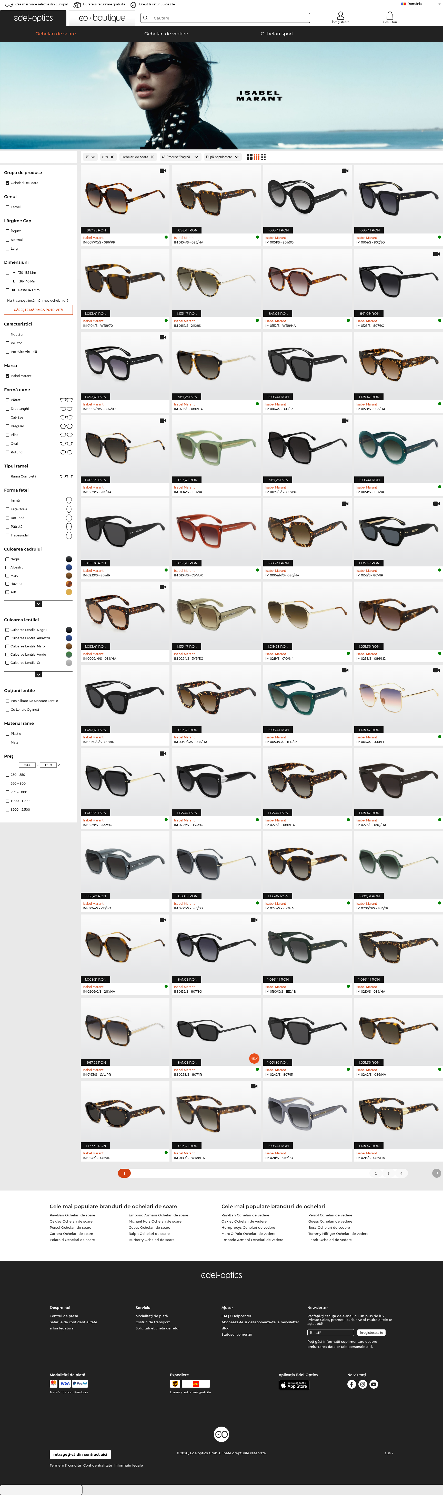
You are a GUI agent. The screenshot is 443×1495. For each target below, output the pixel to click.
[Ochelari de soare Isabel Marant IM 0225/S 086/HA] (307, 779)
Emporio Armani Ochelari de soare (158, 1215)
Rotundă (17, 518)
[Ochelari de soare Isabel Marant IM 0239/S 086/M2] (398, 613)
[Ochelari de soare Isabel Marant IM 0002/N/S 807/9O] (125, 363)
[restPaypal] (80, 1384)
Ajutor (227, 1307)
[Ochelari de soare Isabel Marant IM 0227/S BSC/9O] (216, 779)
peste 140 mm (26, 290)
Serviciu (143, 1307)
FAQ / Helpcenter (236, 1316)
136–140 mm (25, 281)
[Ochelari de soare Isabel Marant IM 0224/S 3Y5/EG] (216, 613)
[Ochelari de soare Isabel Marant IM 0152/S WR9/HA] (307, 280)
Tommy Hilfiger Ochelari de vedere (338, 1234)
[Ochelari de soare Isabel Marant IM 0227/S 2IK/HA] (307, 862)
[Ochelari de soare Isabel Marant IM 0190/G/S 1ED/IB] (307, 945)
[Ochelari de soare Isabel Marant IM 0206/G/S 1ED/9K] (398, 862)
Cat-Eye (17, 417)
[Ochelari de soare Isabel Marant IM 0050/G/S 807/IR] (125, 696)
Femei (16, 207)
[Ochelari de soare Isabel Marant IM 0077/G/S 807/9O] (307, 446)
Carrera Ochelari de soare (71, 1234)
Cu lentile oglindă (25, 709)
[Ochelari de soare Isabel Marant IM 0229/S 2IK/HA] (125, 446)
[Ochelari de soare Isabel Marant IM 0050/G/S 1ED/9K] (307, 696)
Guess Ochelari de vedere (330, 1221)
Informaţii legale (128, 1465)
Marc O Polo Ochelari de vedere (248, 1234)
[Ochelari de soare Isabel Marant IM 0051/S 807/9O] (307, 196)
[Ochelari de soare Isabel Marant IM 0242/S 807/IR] (307, 1029)
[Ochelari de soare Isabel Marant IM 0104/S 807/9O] (398, 196)
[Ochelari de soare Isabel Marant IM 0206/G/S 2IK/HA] (125, 945)
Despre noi (60, 1307)
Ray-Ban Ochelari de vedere (245, 1215)
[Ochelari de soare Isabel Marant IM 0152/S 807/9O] (216, 945)
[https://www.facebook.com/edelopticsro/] (351, 1385)
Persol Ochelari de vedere (330, 1215)
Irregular (17, 426)
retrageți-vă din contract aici (80, 1454)
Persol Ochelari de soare (70, 1227)
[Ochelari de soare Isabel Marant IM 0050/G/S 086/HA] (216, 696)
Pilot (14, 435)
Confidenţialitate (97, 1465)
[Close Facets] (38, 157)
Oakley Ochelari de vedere (244, 1221)
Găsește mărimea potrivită (38, 310)
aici (369, 1347)
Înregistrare (340, 22)
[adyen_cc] (53, 1384)
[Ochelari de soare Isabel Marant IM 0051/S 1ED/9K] (398, 446)
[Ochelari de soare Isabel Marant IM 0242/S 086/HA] (398, 1029)
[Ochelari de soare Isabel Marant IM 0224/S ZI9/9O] (125, 862)
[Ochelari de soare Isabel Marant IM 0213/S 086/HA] (398, 1112)
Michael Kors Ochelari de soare (155, 1221)
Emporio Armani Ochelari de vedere (252, 1240)
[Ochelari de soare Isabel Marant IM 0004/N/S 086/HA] (307, 529)
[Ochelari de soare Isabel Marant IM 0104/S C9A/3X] (216, 529)
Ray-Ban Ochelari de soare (72, 1215)
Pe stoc (17, 343)
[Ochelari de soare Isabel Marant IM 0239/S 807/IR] (125, 529)
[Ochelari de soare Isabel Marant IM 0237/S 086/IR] (125, 1112)
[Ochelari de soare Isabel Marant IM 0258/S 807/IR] (216, 1029)
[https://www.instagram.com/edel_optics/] (362, 1385)
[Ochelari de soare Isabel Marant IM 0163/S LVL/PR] (125, 1029)
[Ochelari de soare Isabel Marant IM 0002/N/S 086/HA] (125, 613)
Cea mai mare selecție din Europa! (41, 4)
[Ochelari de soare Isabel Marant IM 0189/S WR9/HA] (216, 1112)
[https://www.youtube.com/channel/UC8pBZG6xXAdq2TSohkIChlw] (373, 1385)
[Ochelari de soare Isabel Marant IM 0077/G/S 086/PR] (125, 196)
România (415, 4)
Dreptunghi (20, 409)
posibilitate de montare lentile (34, 701)
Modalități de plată (152, 1316)
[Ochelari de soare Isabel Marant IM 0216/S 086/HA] (216, 363)
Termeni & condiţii (65, 1465)
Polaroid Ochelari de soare (72, 1240)
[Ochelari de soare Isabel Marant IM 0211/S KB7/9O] (307, 1112)
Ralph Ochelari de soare (149, 1234)
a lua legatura (62, 1328)
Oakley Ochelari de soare (71, 1221)
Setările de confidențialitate (73, 1322)
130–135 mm (25, 272)
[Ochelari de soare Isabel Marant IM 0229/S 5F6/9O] (216, 862)
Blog (225, 1328)
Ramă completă (23, 476)
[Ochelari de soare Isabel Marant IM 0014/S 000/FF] (398, 696)
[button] (33, 18)
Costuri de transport (153, 1322)
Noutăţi (17, 334)
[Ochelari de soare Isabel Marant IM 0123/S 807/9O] (398, 280)
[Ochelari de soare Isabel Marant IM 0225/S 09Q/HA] (398, 779)
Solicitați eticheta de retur (158, 1328)
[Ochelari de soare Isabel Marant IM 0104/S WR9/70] (125, 280)
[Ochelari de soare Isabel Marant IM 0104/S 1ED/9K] (216, 446)
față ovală (19, 509)
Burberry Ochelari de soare (152, 1240)
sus (388, 1453)
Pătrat (16, 400)
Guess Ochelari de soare (149, 1227)
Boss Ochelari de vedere (329, 1227)
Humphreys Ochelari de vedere (248, 1227)
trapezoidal (19, 535)
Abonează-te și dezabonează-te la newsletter (260, 1322)
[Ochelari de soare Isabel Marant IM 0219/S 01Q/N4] (307, 613)
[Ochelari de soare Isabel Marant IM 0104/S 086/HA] (216, 196)
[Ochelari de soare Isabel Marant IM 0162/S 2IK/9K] (216, 280)
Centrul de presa (64, 1316)
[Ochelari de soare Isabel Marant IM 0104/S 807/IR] (307, 363)
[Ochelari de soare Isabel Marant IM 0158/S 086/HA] (398, 363)
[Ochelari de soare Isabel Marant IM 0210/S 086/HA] (398, 945)
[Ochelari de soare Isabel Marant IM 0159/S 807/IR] (398, 529)
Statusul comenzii (237, 1334)
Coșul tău (390, 22)
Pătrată (16, 526)
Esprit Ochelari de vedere (330, 1240)
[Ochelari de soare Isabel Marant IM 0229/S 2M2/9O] (125, 779)
